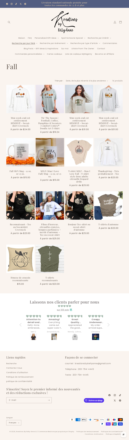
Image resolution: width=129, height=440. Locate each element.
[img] (64, 306)
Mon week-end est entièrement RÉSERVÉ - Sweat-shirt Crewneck (20, 122)
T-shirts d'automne (108, 224)
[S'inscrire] (49, 400)
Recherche (11, 363)
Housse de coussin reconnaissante (20, 279)
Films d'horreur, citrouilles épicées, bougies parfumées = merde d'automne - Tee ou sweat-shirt (50, 229)
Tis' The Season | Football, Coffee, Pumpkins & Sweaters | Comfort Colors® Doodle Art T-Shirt (49, 123)
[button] (9, 22)
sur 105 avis (63, 309)
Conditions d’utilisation (94, 434)
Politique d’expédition (114, 434)
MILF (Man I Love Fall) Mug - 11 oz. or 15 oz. (49, 174)
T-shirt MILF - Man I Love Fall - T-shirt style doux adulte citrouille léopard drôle (79, 176)
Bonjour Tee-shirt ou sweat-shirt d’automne (79, 227)
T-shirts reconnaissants (50, 279)
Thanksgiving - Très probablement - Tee (108, 172)
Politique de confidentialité (112, 432)
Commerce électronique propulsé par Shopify (56, 432)
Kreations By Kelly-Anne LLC (27, 432)
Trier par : (59, 80)
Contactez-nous (14, 368)
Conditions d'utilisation (17, 372)
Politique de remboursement (20, 377)
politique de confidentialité (19, 381)
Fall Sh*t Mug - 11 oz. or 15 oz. (20, 172)
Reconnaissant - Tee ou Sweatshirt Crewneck (20, 227)
